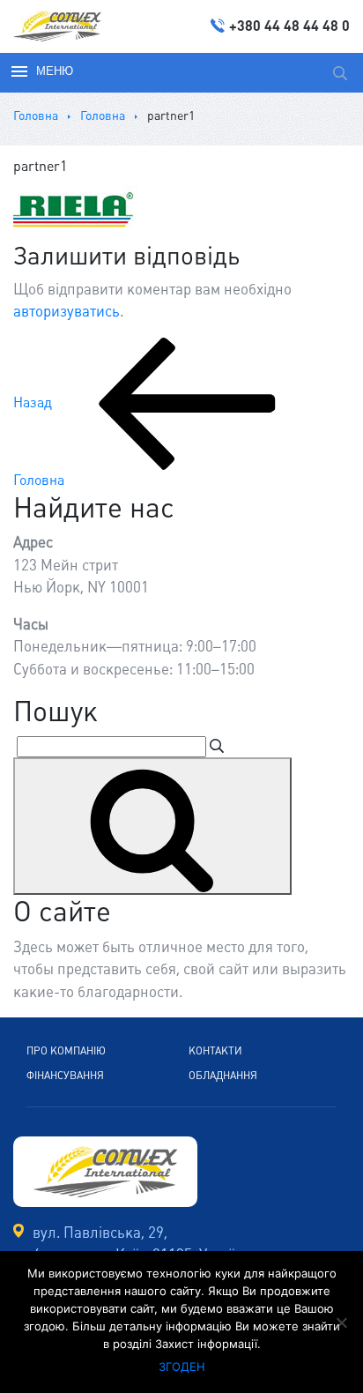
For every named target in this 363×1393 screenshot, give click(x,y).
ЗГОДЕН (182, 1366)
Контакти (215, 1051)
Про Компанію (66, 1051)
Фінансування (65, 1075)
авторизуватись (66, 311)
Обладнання (223, 1075)
